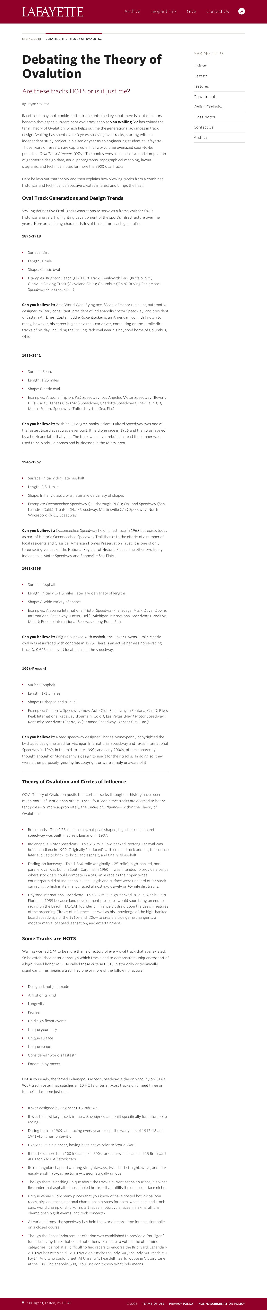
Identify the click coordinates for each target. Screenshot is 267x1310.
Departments (205, 96)
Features (201, 86)
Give (191, 11)
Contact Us (217, 11)
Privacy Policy (181, 1303)
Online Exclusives (209, 107)
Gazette (201, 76)
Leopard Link (164, 11)
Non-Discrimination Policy (221, 1303)
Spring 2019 (31, 39)
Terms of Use (153, 1303)
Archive (132, 11)
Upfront (201, 66)
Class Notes (204, 117)
